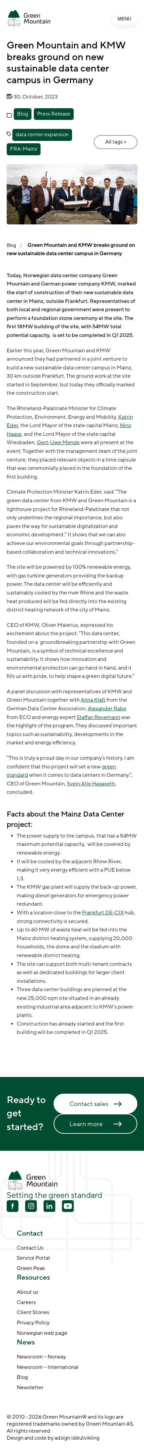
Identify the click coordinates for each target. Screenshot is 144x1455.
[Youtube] (31, 1206)
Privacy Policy (33, 1323)
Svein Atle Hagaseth (91, 783)
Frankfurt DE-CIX (103, 912)
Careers (26, 1303)
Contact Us (30, 1248)
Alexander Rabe (107, 708)
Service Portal (33, 1258)
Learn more (86, 1124)
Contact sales (88, 1104)
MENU (124, 18)
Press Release (53, 114)
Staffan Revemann (98, 717)
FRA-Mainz (23, 149)
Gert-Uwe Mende (58, 442)
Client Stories (33, 1313)
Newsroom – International (47, 1368)
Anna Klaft (93, 700)
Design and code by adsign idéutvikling (53, 1438)
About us (27, 1292)
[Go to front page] (28, 19)
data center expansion (42, 134)
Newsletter (30, 1388)
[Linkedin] (49, 1207)
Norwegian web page (42, 1333)
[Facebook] (12, 1207)
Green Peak (31, 1269)
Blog (22, 114)
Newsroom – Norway (41, 1357)
